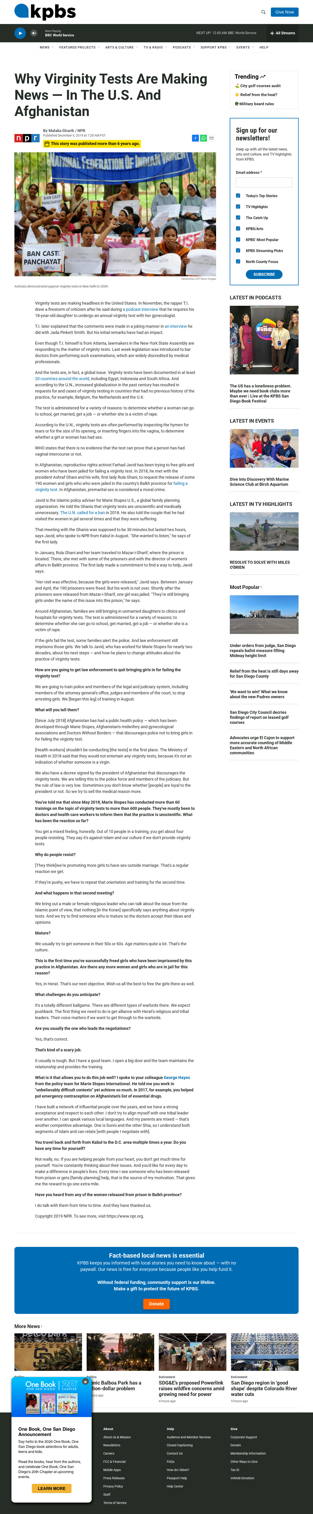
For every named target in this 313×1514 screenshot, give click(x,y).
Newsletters (111, 1445)
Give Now (284, 12)
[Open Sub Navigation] (53, 47)
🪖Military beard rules (254, 104)
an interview (176, 326)
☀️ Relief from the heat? (256, 94)
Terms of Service (114, 1503)
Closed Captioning (180, 1445)
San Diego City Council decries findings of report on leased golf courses (259, 717)
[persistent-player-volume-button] (34, 33)
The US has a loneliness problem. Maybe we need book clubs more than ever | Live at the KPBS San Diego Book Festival (260, 393)
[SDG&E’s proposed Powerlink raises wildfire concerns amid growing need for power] (192, 1352)
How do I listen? (178, 1470)
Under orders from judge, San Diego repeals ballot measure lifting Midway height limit (263, 650)
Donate (156, 1304)
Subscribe (264, 274)
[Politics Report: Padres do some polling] (48, 1352)
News (44, 47)
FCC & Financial (114, 1461)
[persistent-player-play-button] (20, 33)
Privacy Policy (113, 1486)
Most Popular (245, 587)
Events (243, 47)
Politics (91, 1377)
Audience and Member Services (189, 1437)
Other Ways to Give (244, 1461)
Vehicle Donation (242, 1478)
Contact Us (175, 1453)
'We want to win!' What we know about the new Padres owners (259, 694)
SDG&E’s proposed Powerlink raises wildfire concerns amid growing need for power (191, 1388)
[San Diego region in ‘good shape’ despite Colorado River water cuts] (265, 1352)
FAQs (170, 1461)
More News (27, 1326)
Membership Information (248, 1453)
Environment (167, 1377)
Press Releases (114, 1478)
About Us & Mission (117, 1437)
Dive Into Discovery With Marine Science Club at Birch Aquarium (259, 482)
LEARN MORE (52, 1488)
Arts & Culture (119, 47)
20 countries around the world (62, 378)
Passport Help (177, 1478)
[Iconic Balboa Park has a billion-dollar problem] (120, 1352)
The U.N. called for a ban (82, 512)
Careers (108, 1453)
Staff (106, 1494)
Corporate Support (244, 1437)
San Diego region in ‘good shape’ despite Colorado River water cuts (264, 1388)
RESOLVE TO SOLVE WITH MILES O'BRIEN (260, 565)
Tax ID (235, 1470)
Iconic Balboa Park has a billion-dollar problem (114, 1385)
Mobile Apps (112, 1470)
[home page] (45, 12)
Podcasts (182, 47)
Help (264, 47)
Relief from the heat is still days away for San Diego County (264, 674)
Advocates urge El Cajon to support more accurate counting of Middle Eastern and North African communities (262, 745)
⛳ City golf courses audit (258, 85)
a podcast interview (140, 309)
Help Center (175, 1486)
